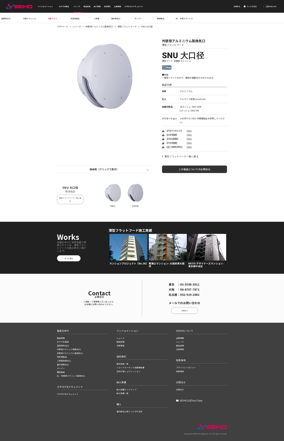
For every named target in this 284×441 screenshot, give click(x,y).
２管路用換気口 (64, 360)
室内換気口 (115, 18)
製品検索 (87, 6)
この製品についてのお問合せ (194, 169)
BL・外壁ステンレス (184, 18)
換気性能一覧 (123, 363)
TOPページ (62, 26)
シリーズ (77, 6)
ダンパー (138, 18)
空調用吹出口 (63, 345)
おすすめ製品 (64, 6)
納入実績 (97, 6)
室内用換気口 (63, 364)
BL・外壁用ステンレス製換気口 (71, 375)
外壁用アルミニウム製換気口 (99, 26)
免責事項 (180, 371)
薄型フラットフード (127, 26)
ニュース (120, 338)
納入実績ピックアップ (127, 389)
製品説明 (121, 341)
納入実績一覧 (123, 393)
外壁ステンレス (29, 18)
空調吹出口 (6, 18)
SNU (189, 130)
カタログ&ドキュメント (67, 394)
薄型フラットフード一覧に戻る (181, 156)
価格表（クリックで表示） (104, 169)
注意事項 (121, 345)
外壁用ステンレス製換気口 (69, 349)
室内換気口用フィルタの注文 (129, 411)
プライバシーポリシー (186, 367)
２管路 (96, 18)
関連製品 (160, 18)
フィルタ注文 (252, 6)
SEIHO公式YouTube (191, 400)
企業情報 (117, 6)
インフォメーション (45, 6)
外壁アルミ (52, 18)
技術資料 (107, 6)
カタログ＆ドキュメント (133, 6)
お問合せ (237, 6)
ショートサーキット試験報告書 (131, 367)
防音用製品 (75, 18)
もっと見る (68, 258)
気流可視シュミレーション (129, 371)
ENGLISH (272, 6)
